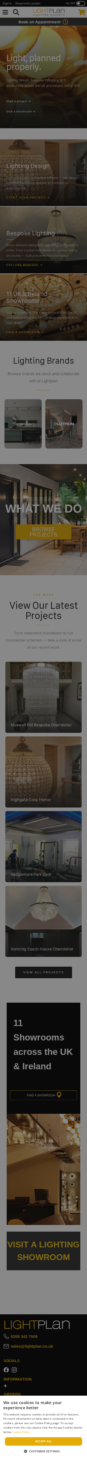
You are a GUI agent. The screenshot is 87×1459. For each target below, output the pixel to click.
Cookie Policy (21, 1432)
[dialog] (43, 1427)
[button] (43, 1451)
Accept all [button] (43, 1441)
